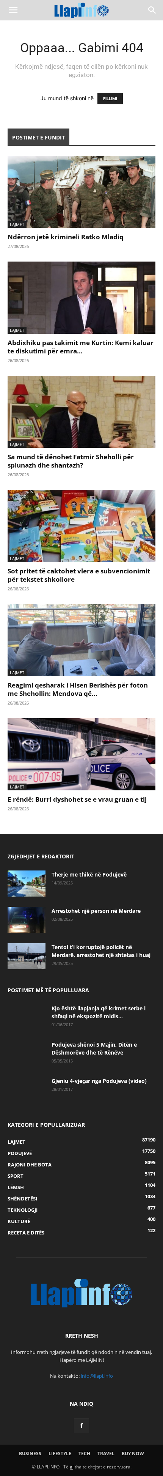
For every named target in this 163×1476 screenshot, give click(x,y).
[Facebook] (81, 1425)
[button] (13, 10)
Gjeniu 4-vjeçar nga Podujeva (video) (99, 1080)
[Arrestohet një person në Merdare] (26, 920)
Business (30, 1453)
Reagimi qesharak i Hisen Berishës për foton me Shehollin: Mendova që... (78, 689)
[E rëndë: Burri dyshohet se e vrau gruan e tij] (81, 754)
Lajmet (17, 224)
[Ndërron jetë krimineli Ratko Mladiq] (81, 192)
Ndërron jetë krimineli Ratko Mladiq (66, 236)
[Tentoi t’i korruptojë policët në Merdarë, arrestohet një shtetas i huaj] (26, 956)
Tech (84, 1453)
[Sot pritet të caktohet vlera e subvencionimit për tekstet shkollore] (81, 526)
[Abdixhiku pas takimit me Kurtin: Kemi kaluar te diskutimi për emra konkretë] (81, 298)
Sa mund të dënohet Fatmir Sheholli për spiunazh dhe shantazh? (71, 460)
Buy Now (133, 1453)
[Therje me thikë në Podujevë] (26, 883)
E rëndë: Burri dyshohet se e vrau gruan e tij (77, 799)
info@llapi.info (97, 1375)
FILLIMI (110, 98)
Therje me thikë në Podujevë (89, 874)
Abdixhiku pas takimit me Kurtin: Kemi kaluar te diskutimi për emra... (81, 346)
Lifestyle (60, 1453)
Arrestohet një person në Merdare (96, 910)
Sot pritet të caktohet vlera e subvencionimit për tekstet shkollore (79, 575)
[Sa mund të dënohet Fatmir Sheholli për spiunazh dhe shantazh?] (81, 412)
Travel (105, 1453)
